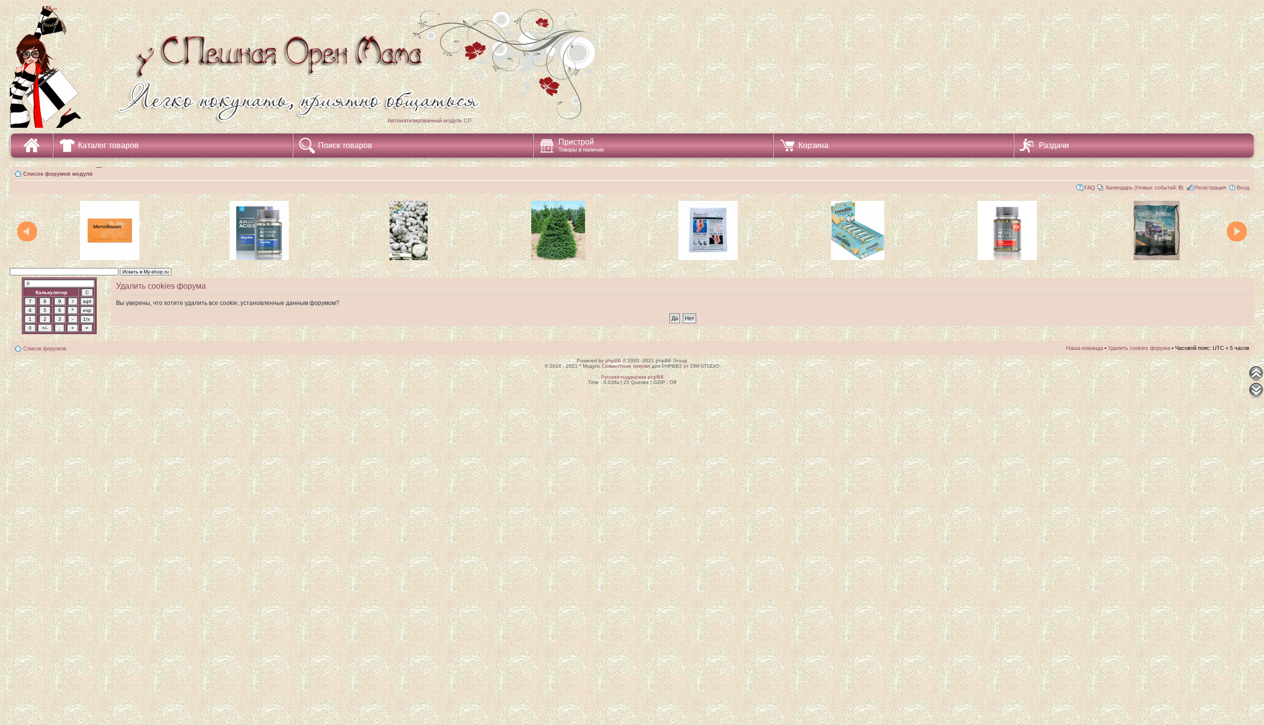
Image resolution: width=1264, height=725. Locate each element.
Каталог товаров (108, 145)
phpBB (613, 360)
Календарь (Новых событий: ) (1145, 188)
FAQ (1089, 188)
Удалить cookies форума (1139, 348)
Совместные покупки (626, 366)
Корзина (813, 145)
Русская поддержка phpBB (632, 377)
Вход (1243, 188)
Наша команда (1084, 348)
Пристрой (581, 145)
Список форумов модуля (57, 174)
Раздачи (1054, 145)
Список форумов (44, 348)
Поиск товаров (345, 145)
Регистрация (1210, 188)
